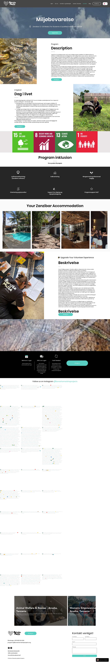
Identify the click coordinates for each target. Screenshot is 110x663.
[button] (55, 33)
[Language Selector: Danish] (105, 3)
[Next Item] (103, 229)
